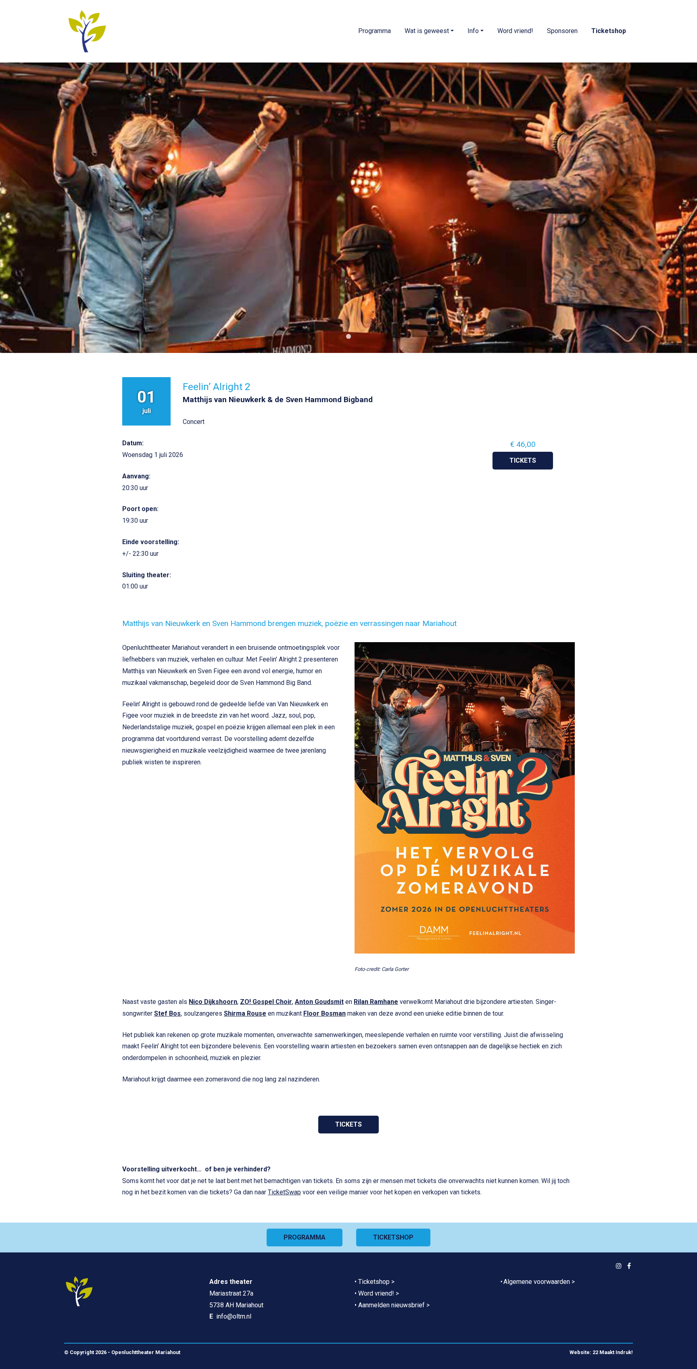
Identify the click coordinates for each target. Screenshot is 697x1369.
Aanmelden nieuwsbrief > (394, 1305)
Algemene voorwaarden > (539, 1282)
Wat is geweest (427, 31)
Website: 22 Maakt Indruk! (601, 1352)
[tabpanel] (348, 208)
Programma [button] (305, 1237)
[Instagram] (619, 1266)
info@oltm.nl (233, 1316)
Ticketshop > (376, 1282)
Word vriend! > (378, 1293)
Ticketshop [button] (393, 1237)
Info (473, 31)
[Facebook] (629, 1266)
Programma (374, 31)
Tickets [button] (522, 460)
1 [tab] (348, 337)
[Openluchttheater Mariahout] (87, 31)
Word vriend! (515, 31)
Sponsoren (562, 31)
